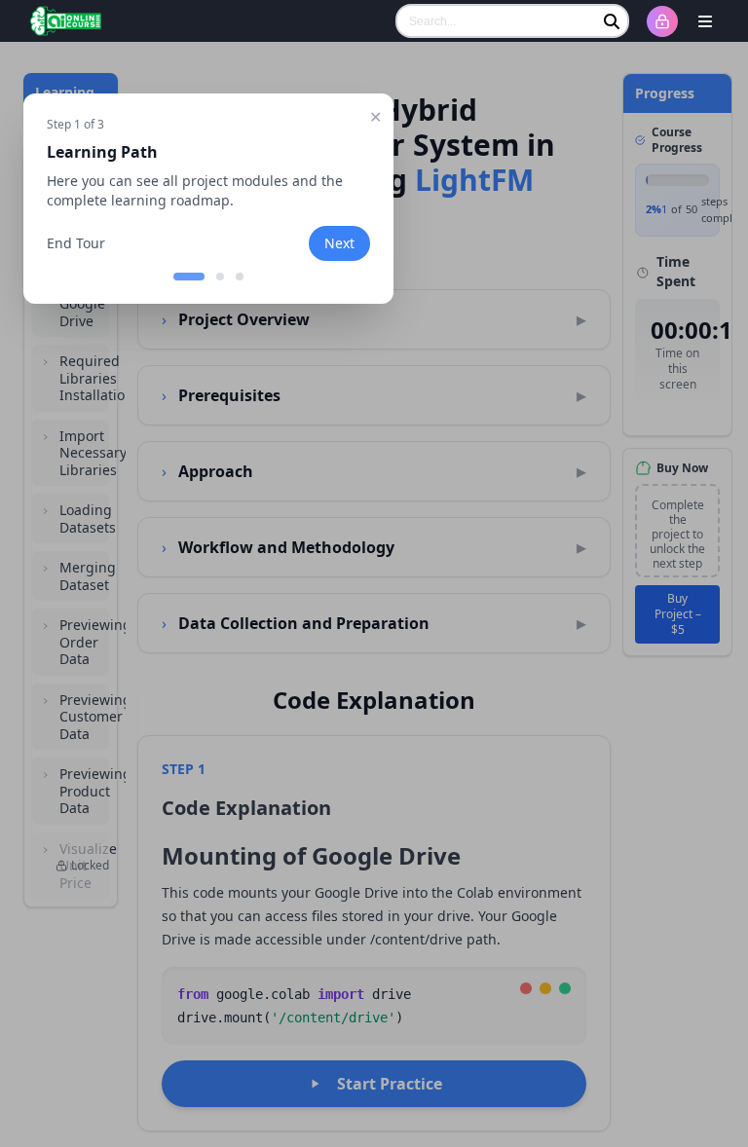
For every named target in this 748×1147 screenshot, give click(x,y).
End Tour (76, 243)
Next (339, 243)
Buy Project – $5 (677, 614)
